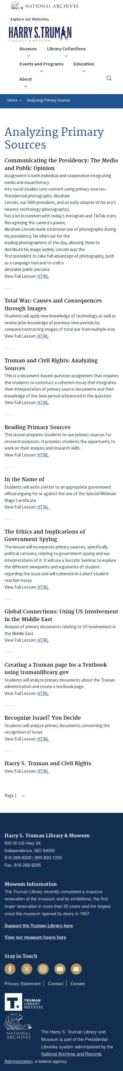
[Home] (40, 34)
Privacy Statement (22, 983)
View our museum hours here (35, 937)
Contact (55, 983)
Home (12, 100)
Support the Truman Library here (38, 925)
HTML (43, 276)
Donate (78, 983)
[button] (109, 78)
